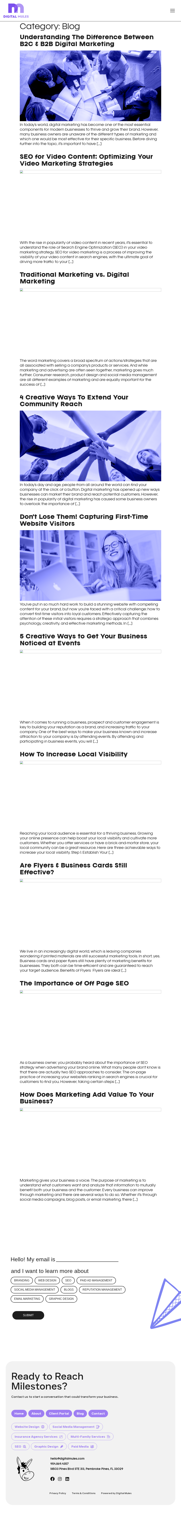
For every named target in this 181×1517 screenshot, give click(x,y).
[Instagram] (60, 1479)
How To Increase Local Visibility (74, 754)
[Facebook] (52, 1479)
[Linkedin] (67, 1479)
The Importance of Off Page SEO (74, 983)
